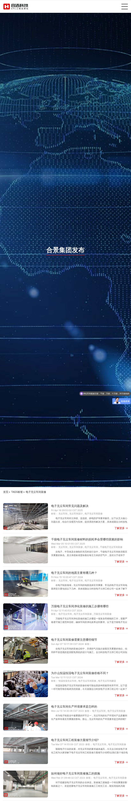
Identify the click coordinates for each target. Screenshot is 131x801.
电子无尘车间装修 (36, 491)
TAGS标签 (17, 491)
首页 (5, 491)
